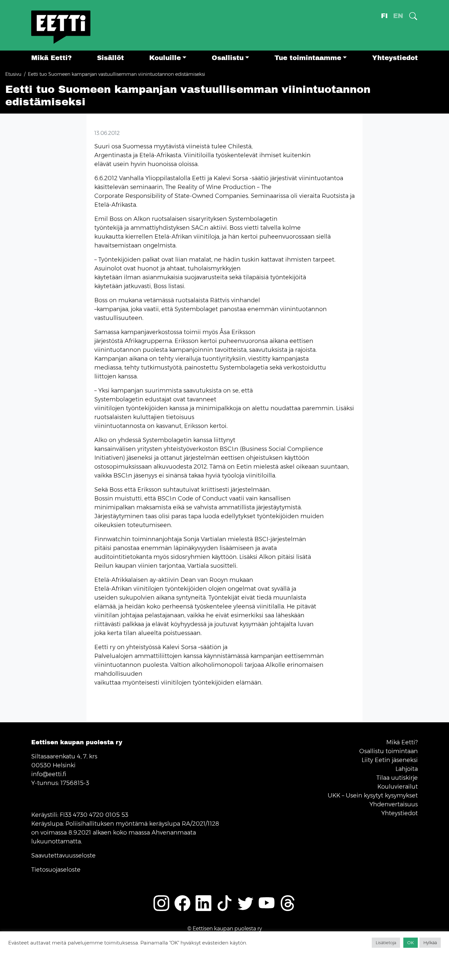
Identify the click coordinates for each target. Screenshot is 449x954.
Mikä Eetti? (51, 58)
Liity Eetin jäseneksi (390, 760)
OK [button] (410, 942)
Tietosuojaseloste (56, 869)
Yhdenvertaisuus (393, 804)
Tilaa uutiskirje (397, 777)
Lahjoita (406, 769)
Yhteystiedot (395, 58)
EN (398, 16)
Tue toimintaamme (307, 58)
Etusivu (13, 74)
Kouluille (165, 58)
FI (384, 16)
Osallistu (228, 58)
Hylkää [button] (430, 942)
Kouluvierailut (397, 786)
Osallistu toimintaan (388, 751)
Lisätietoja (386, 942)
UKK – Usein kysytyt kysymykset (373, 795)
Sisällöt (110, 58)
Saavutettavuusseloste (63, 855)
